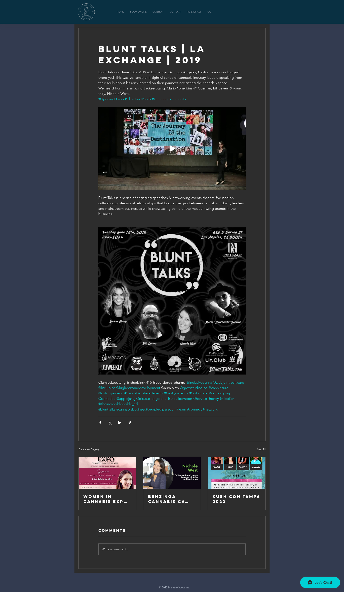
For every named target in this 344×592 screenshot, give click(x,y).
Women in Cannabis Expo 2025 (105, 499)
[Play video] (172, 148)
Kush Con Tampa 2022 (236, 499)
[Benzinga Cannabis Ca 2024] (172, 473)
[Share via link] (129, 423)
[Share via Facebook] (100, 423)
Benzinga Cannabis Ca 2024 (166, 499)
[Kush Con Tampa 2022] (236, 473)
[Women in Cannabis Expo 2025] (107, 473)
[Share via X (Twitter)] (110, 423)
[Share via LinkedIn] (120, 423)
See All (261, 449)
